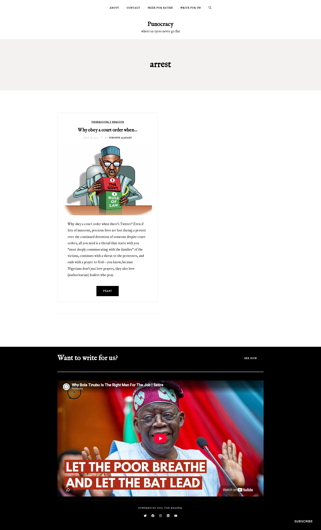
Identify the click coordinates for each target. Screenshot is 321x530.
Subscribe (303, 521)
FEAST (107, 290)
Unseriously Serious (107, 122)
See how (250, 358)
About (114, 7)
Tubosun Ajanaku (120, 138)
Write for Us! (190, 7)
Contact (133, 7)
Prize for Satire (160, 7)
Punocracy (160, 24)
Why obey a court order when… (107, 130)
